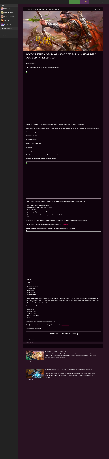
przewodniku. (65, 325)
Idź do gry (54, 334)
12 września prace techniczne (55, 351)
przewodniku (62, 154)
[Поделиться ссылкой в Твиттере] (49, 339)
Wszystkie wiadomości (33, 9)
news (31, 342)
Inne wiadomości (69, 334)
